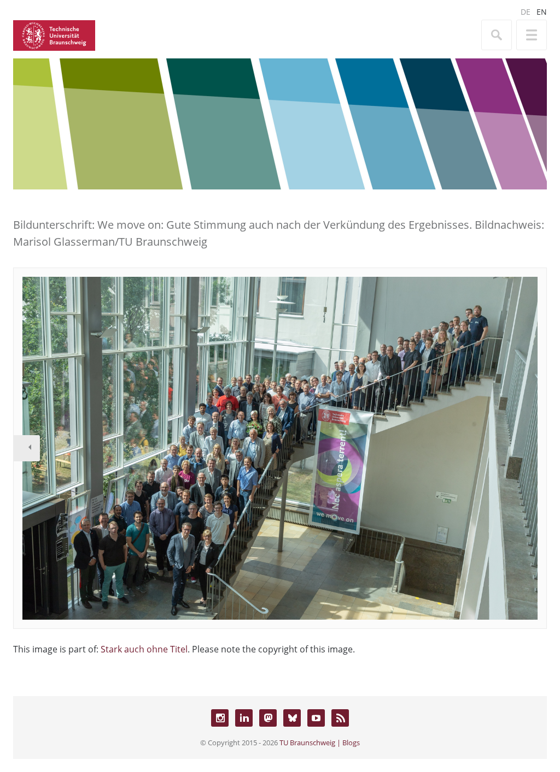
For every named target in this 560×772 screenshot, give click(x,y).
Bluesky (292, 718)
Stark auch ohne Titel (144, 649)
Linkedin (244, 718)
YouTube (316, 718)
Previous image (27, 448)
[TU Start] (54, 34)
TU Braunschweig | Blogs (319, 742)
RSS (340, 718)
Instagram (220, 718)
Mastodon (268, 718)
